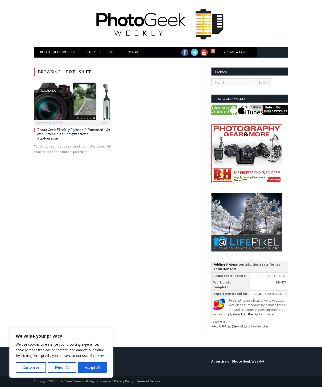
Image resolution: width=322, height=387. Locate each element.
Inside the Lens (100, 52)
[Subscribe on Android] (224, 114)
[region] (61, 353)
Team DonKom (224, 269)
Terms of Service (148, 381)
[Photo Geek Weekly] (161, 22)
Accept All (92, 367)
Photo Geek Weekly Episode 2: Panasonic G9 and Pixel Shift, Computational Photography (73, 134)
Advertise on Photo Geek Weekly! (237, 361)
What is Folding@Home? (227, 326)
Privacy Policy (123, 381)
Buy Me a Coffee (237, 52)
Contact (133, 52)
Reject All (62, 367)
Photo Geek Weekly (57, 52)
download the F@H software (253, 314)
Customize (31, 367)
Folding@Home (225, 264)
